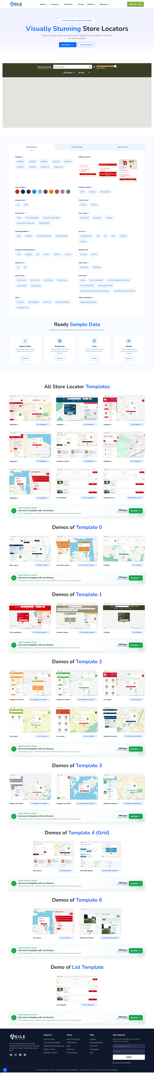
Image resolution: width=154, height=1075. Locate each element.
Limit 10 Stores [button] (62, 280)
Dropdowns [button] (96, 267)
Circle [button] (18, 254)
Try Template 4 (89, 461)
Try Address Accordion (86, 700)
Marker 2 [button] (57, 254)
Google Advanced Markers (24, 250)
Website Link (83, 250)
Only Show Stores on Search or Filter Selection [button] (95, 291)
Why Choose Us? (73, 1039)
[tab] (31, 147)
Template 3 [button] (56, 161)
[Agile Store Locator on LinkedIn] (20, 1055)
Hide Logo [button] (20, 302)
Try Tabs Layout (41, 565)
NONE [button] (19, 218)
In (94, 67)
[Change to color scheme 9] (68, 192)
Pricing (80, 4)
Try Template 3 (42, 461)
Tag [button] (38, 254)
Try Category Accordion (38, 700)
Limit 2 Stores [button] (35, 280)
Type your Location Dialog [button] (51, 218)
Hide (17, 298)
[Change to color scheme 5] (45, 192)
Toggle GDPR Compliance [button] (88, 302)
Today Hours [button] (85, 218)
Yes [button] (18, 267)
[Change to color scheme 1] (23, 192)
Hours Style (83, 213)
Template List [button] (45, 167)
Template (18, 157)
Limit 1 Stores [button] (21, 280)
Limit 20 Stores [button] (21, 286)
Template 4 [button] (67, 161)
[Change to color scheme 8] (62, 192)
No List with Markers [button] (87, 285)
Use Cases (68, 4)
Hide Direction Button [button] (62, 302)
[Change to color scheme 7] (57, 192)
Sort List (82, 231)
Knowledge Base (96, 1042)
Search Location (44, 67)
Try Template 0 (42, 424)
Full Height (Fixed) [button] (61, 236)
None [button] (19, 236)
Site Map (70, 1049)
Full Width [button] (29, 236)
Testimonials (72, 1042)
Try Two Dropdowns (40, 632)
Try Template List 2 (134, 498)
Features (54, 4)
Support (93, 1039)
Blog (68, 1046)
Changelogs (94, 1049)
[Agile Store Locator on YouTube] (25, 1055)
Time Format (83, 200)
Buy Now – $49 (135, 4)
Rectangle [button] (28, 254)
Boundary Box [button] (105, 192)
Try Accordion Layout (86, 565)
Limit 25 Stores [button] (36, 286)
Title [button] (98, 236)
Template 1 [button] (32, 161)
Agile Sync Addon (50, 1052)
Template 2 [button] (44, 161)
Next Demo (66, 45)
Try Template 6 (42, 498)
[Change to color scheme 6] (51, 192)
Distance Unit (20, 200)
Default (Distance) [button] (86, 236)
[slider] (115, 66)
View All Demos (86, 45)
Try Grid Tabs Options (110, 871)
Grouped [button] (109, 218)
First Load (82, 276)
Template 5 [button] (20, 167)
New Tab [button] (94, 254)
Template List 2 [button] (58, 167)
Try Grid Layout (65, 871)
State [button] (113, 236)
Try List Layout (135, 700)
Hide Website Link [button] (22, 307)
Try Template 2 (136, 424)
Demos (42, 4)
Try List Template (88, 498)
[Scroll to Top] (5, 1070)
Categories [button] (123, 236)
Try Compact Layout (87, 632)
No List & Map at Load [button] (105, 285)
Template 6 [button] (32, 167)
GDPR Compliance (85, 298)
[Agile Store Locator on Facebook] (11, 1055)
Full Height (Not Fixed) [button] (44, 236)
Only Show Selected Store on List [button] (124, 291)
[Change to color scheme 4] (40, 192)
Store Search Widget (52, 1042)
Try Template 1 (89, 424)
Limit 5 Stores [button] (48, 280)
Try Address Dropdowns (132, 803)
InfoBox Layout (84, 157)
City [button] (105, 236)
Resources (104, 4)
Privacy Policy (72, 1052)
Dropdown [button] (92, 192)
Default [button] (83, 280)
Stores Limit (19, 276)
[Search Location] (90, 67)
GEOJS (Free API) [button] (44, 223)
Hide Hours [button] (47, 302)
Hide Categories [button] (34, 302)
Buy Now (134, 511)
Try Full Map (136, 565)
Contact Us (94, 1046)
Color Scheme (20, 187)
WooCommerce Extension (54, 1046)
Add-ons (90, 4)
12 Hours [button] (83, 205)
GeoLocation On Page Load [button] (25, 223)
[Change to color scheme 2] (29, 192)
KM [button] (18, 205)
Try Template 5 (136, 461)
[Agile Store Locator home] (16, 4)
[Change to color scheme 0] (17, 192)
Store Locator (49, 1039)
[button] (88, 170)
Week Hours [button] (97, 218)
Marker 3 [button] (68, 254)
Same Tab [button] (84, 254)
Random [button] (83, 241)
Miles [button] (25, 205)
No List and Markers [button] (96, 280)
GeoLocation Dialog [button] (32, 218)
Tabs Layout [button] (84, 267)
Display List (19, 263)
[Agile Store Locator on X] (15, 1055)
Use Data (25, 358)
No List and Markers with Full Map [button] (118, 280)
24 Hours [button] (94, 205)
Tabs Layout (83, 263)
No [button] (25, 267)
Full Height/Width (21, 231)
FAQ (91, 1052)
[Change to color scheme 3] (34, 192)
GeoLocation (19, 213)
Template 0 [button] (20, 161)
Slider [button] (82, 192)
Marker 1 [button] (46, 254)
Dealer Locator (49, 1049)
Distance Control (85, 187)
